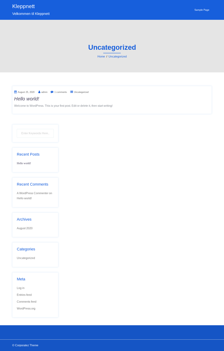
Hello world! (26, 98)
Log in (20, 288)
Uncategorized (117, 56)
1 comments (60, 92)
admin (44, 92)
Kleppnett (23, 6)
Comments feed (26, 301)
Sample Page (201, 9)
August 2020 (25, 228)
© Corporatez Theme (25, 345)
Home (101, 56)
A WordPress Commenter (32, 193)
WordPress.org (26, 308)
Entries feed (24, 294)
